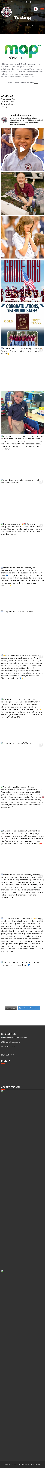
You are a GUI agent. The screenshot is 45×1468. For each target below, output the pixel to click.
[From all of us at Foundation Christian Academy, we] (22, 807)
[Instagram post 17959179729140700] (22, 763)
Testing (22, 25)
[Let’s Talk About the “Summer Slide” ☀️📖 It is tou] (22, 938)
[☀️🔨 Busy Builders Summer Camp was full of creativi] (22, 675)
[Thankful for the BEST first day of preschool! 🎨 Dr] (22, 368)
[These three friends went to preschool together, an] (22, 456)
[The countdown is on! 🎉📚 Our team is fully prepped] (22, 544)
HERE (36, 83)
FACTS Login (8, 2)
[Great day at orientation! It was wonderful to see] (22, 500)
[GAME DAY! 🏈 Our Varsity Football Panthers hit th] (22, 281)
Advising (7, 96)
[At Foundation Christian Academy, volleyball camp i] (22, 895)
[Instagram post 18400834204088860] (22, 631)
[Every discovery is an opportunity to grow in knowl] (22, 982)
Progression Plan (8, 99)
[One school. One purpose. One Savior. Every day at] (22, 851)
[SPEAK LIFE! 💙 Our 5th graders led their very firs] (22, 149)
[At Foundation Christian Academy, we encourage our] (22, 588)
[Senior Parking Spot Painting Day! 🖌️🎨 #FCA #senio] (22, 193)
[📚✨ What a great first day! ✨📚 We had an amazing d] (22, 412)
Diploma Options (8, 101)
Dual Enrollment (8, 104)
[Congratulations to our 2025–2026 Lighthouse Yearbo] (22, 325)
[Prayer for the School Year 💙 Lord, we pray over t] (22, 237)
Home (14, 25)
